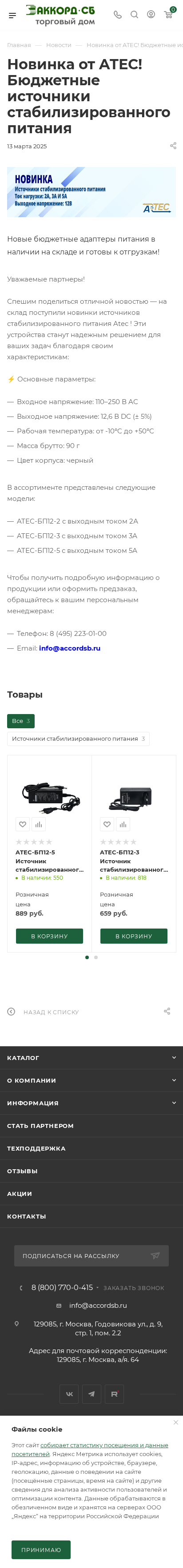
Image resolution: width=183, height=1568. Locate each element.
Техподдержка (36, 1148)
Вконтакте (69, 1394)
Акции (19, 1193)
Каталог (23, 1057)
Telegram (91, 1394)
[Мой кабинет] (151, 15)
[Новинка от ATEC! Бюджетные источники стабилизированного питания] (91, 192)
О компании (31, 1080)
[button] (87, 957)
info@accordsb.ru (98, 1305)
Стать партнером (40, 1125)
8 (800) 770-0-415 (62, 1287)
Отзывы (22, 1171)
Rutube (114, 1394)
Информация (33, 1103)
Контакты (26, 1216)
